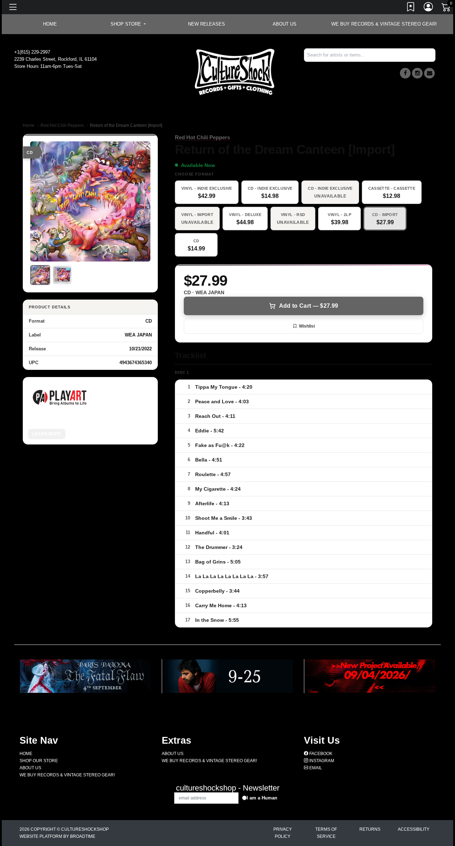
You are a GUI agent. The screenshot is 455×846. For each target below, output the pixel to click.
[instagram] (417, 73)
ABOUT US (284, 24)
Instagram (321, 760)
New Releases (206, 24)
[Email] (429, 73)
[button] (128, 24)
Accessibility (413, 829)
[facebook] (405, 73)
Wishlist (307, 326)
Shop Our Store (39, 760)
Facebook (320, 753)
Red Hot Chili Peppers (62, 125)
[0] (446, 8)
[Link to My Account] (429, 8)
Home (28, 125)
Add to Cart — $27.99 (308, 306)
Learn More (46, 433)
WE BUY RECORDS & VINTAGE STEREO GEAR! (384, 24)
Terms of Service (326, 833)
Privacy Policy (282, 833)
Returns (369, 829)
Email (315, 767)
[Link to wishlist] (411, 8)
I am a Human (262, 798)
